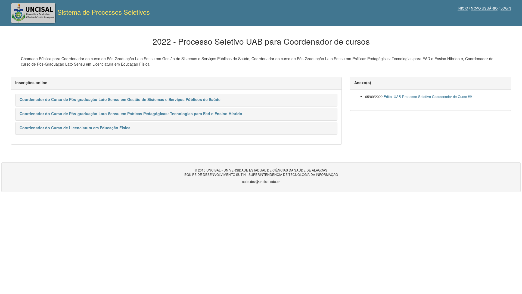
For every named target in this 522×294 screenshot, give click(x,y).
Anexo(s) (362, 82)
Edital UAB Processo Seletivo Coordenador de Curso (426, 96)
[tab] (176, 100)
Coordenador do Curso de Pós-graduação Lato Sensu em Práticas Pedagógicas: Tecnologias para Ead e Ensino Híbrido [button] (131, 113)
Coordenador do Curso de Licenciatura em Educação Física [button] (75, 127)
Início (463, 8)
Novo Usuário (484, 8)
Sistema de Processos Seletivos (102, 12)
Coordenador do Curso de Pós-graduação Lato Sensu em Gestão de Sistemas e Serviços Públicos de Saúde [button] (120, 99)
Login (506, 8)
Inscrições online (31, 82)
